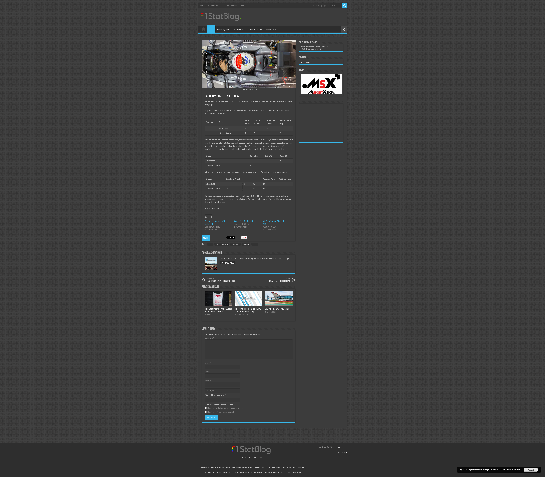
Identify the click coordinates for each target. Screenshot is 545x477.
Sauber (246, 244)
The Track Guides (256, 29)
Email (207, 372)
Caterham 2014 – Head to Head (221, 280)
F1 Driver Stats (239, 29)
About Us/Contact (238, 5)
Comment (209, 338)
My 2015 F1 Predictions (279, 280)
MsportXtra (342, 452)
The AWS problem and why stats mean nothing (248, 310)
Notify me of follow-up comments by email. (225, 408)
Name (208, 363)
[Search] (344, 5)
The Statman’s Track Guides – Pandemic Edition (218, 310)
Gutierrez (235, 244)
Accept (531, 470)
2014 (210, 244)
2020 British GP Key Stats (277, 309)
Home (226, 5)
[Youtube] (321, 5)
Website (208, 381)
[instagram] (327, 5)
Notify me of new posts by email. (220, 412)
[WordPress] (324, 5)
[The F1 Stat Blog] (221, 16)
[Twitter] (318, 5)
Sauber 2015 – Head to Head (246, 221)
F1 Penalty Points (224, 29)
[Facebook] (316, 5)
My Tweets (305, 62)
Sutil (255, 244)
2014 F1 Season (222, 244)
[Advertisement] (293, 17)
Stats (211, 29)
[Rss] (314, 5)
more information (513, 470)
